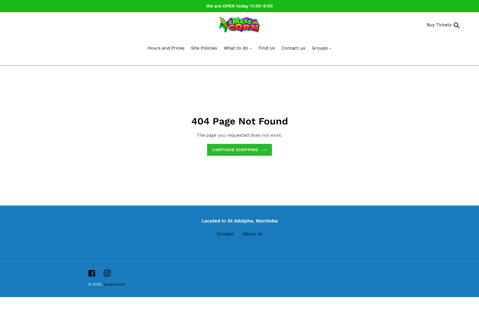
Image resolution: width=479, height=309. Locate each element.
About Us (253, 234)
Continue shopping (235, 149)
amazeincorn (114, 284)
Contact (225, 234)
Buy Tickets (439, 24)
